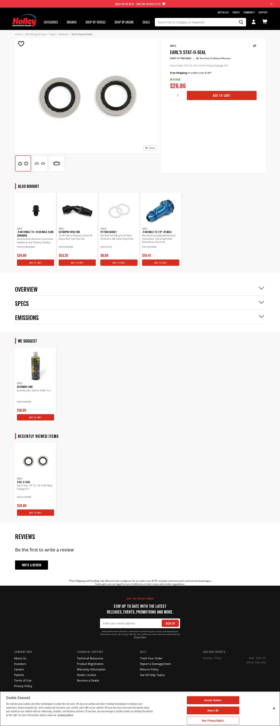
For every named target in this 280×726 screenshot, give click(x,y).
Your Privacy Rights (213, 720)
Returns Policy (149, 669)
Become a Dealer (88, 680)
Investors (20, 664)
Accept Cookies (213, 700)
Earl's (173, 45)
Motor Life (223, 12)
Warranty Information (91, 669)
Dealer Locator (86, 675)
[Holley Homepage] (24, 16)
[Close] (274, 708)
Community (249, 12)
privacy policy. (66, 715)
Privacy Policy (140, 637)
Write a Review (31, 565)
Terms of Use (22, 680)
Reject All (212, 710)
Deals (146, 22)
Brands (72, 22)
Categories (51, 22)
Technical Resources (90, 658)
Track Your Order (151, 658)
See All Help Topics (152, 675)
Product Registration (90, 664)
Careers (19, 669)
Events (236, 12)
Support (263, 12)
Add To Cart (222, 95)
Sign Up (170, 623)
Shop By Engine (124, 22)
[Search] (241, 22)
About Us (20, 658)
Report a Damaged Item (155, 664)
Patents (19, 675)
